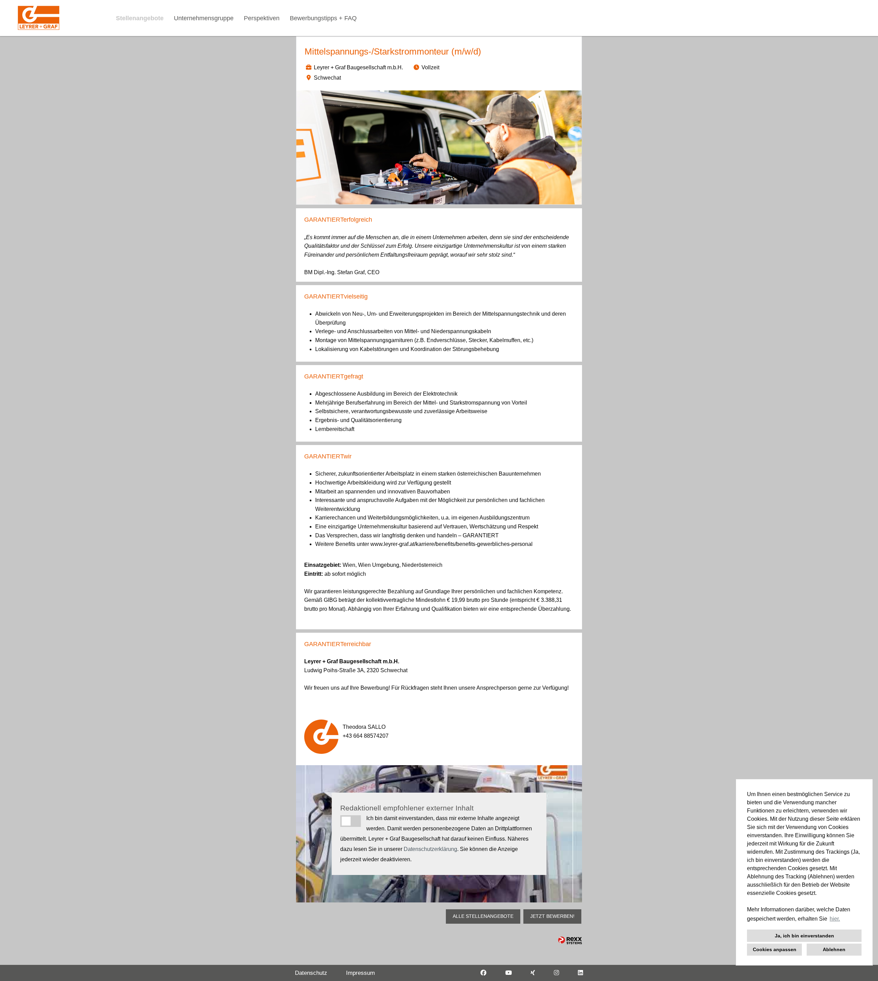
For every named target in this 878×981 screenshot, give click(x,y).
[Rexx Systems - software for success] (570, 940)
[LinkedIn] (580, 973)
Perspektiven (262, 18)
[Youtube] (508, 973)
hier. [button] (835, 919)
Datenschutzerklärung (430, 849)
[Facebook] (483, 973)
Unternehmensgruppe (204, 18)
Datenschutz (311, 973)
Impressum (360, 973)
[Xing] (533, 973)
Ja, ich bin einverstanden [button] (804, 935)
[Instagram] (556, 973)
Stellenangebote (140, 18)
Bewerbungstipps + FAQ (323, 18)
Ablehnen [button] (834, 949)
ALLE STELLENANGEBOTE (483, 916)
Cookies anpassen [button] (774, 949)
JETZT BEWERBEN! (552, 916)
